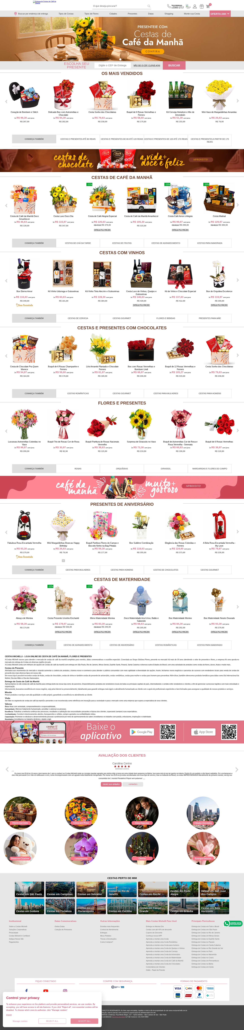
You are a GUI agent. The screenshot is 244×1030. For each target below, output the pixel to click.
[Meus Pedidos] (202, 6)
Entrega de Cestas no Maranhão (204, 955)
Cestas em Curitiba (120, 911)
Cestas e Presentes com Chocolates (122, 327)
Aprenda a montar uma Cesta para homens (162, 945)
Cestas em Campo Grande (151, 910)
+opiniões (132, 784)
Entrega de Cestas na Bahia (202, 964)
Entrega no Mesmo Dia (155, 926)
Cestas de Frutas (121, 243)
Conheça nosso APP (154, 936)
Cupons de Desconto (154, 933)
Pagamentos (14, 942)
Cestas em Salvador (90, 894)
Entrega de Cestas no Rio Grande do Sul (207, 948)
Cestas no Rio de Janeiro (119, 893)
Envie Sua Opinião (111, 784)
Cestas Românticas (78, 393)
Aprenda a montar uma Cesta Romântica (161, 942)
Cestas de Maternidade (122, 579)
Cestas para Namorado (209, 645)
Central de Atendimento (109, 930)
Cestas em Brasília (181, 911)
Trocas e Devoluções (108, 939)
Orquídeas (122, 468)
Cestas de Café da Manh (121, 177)
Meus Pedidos (105, 936)
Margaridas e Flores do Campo (209, 468)
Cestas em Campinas (60, 894)
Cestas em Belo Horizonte (210, 910)
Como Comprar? (106, 942)
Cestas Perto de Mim (122, 878)
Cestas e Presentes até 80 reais (77, 139)
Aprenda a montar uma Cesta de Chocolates (163, 964)
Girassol (166, 468)
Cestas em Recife (150, 894)
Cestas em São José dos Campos (213, 893)
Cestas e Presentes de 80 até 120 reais (122, 139)
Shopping (169, 13)
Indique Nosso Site (16, 939)
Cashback (188, 6)
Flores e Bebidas (165, 318)
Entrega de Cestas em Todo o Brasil (205, 926)
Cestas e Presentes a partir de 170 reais (210, 140)
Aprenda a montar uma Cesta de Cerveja (161, 951)
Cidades (113, 13)
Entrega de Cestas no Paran (203, 942)
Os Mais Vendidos (122, 73)
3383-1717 (177, 7)
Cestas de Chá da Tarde (78, 243)
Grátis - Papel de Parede (155, 970)
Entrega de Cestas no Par (202, 951)
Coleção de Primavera (63, 930)
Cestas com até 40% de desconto (159, 930)
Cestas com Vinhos (122, 252)
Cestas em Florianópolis (86, 910)
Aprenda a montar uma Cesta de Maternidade (163, 958)
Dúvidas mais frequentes (109, 926)
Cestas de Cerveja (78, 318)
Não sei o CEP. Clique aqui (147, 65)
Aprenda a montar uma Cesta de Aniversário (163, 955)
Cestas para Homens (210, 393)
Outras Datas (60, 926)
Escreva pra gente (118, 1017)
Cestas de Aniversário (122, 645)
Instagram (65, 991)
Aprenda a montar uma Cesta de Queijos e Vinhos (165, 948)
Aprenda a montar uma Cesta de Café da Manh (164, 961)
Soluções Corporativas (18, 930)
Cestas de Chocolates (165, 570)
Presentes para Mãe (210, 318)
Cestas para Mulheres (165, 393)
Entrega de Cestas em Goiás (203, 967)
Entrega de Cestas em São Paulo (204, 930)
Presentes (132, 13)
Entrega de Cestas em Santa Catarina (206, 945)
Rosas (78, 468)
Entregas (103, 933)
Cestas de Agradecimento (166, 243)
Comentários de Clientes (155, 967)
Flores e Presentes (122, 403)
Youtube (46, 991)
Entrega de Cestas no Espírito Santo (205, 939)
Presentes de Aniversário (122, 504)
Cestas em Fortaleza (59, 911)
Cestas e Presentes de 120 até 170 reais (166, 139)
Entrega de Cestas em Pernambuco (205, 961)
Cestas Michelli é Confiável (19, 936)
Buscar (174, 65)
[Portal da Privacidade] (117, 988)
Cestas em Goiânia (27, 911)
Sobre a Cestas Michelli (18, 926)
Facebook (26, 991)
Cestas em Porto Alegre (180, 893)
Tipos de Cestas (66, 13)
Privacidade (13, 933)
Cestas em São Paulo (29, 894)
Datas (151, 13)
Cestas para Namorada (209, 243)
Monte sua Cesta (192, 13)
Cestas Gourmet (122, 318)
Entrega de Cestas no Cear (202, 958)
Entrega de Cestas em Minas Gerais (205, 936)
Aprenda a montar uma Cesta (157, 939)
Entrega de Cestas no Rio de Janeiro (206, 933)
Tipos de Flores (91, 13)
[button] (120, 59)
